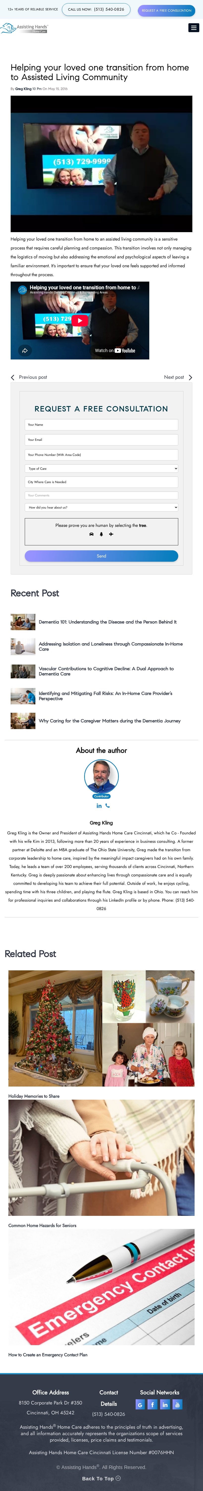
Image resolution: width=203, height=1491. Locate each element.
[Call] (107, 806)
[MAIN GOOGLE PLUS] (142, 1405)
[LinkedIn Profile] (99, 806)
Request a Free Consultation (166, 10)
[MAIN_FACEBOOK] (153, 1405)
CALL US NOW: (96, 9)
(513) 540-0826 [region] (108, 1414)
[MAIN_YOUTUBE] (178, 1405)
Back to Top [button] (99, 1478)
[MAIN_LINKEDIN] (165, 1405)
